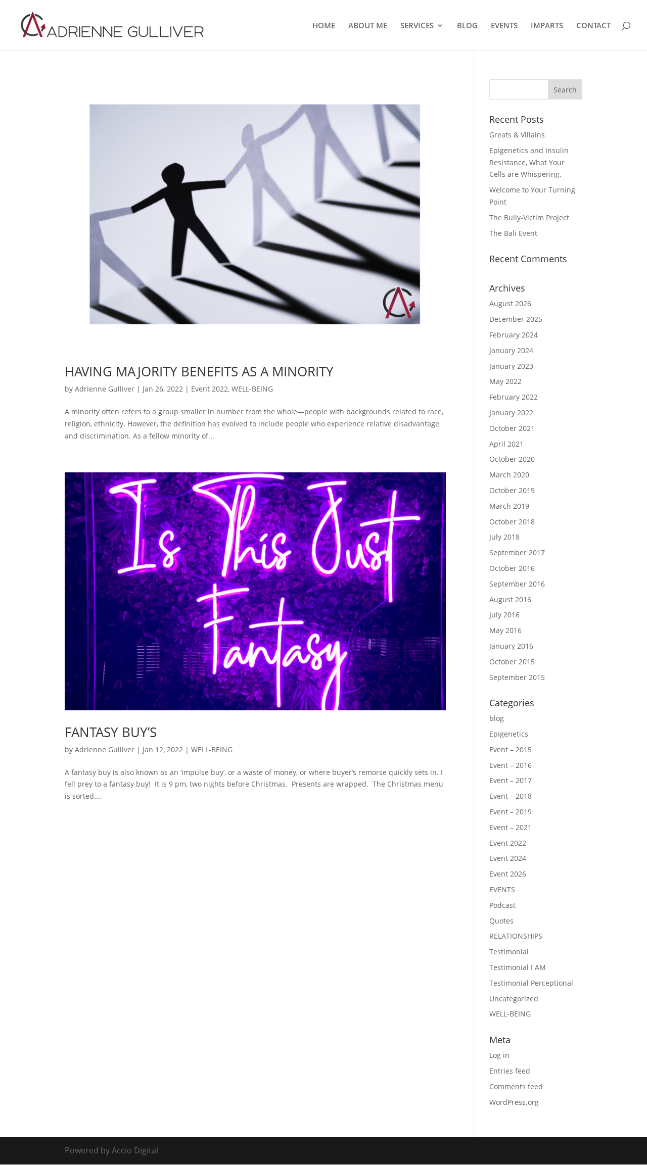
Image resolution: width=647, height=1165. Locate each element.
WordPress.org (514, 1102)
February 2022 (513, 397)
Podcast (502, 905)
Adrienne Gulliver (104, 389)
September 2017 (517, 552)
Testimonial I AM (517, 967)
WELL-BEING (252, 389)
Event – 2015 (510, 749)
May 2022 (505, 381)
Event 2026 (507, 874)
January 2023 (511, 366)
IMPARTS (547, 26)
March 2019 (509, 506)
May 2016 (505, 630)
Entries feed (509, 1071)
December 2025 (515, 319)
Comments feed (516, 1086)
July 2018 (504, 537)
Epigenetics (508, 734)
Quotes (501, 921)
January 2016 (511, 646)
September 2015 (517, 677)
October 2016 (512, 568)
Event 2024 (507, 858)
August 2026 (510, 303)
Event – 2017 (510, 780)
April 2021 (506, 444)
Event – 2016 (510, 765)
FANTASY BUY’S (111, 732)
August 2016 (510, 599)
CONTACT (593, 26)
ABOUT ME (367, 26)
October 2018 (512, 521)
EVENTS (504, 26)
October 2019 (512, 490)
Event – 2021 (510, 827)
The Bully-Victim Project (529, 217)
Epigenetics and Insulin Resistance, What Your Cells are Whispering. (529, 162)
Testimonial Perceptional (531, 983)
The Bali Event (513, 233)
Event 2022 (209, 389)
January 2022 (511, 412)
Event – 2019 (510, 811)
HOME (323, 26)
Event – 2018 (510, 796)
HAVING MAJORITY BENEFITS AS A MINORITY (199, 371)
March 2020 (509, 474)
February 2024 (513, 334)
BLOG (467, 26)
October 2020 (512, 459)
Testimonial (509, 951)
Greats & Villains (517, 134)
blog (496, 718)
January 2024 (511, 350)
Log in (499, 1055)
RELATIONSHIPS (515, 936)
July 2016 (504, 614)
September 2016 (517, 584)
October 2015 (512, 661)
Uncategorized (513, 998)
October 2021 (512, 428)
